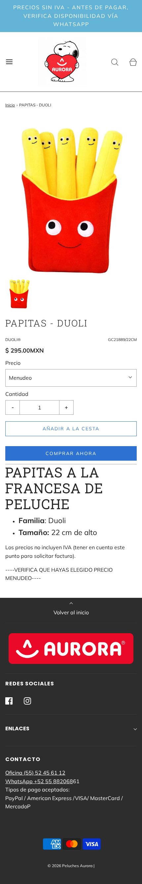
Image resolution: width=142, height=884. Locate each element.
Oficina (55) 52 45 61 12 (35, 772)
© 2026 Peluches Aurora (70, 865)
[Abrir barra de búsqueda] (115, 62)
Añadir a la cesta (71, 429)
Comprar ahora (71, 453)
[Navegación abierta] (9, 62)
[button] (19, 293)
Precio (12, 363)
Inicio (10, 104)
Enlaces (17, 728)
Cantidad (16, 394)
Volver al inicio (71, 612)
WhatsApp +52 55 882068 (39, 781)
